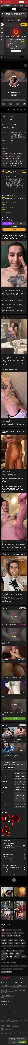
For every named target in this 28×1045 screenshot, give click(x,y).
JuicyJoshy (4, 925)
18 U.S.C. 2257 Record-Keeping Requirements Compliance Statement (13, 1034)
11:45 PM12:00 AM (19, 778)
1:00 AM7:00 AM (19, 776)
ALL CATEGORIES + (6, 971)
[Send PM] (24, 104)
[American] (3, 930)
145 (17, 741)
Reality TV (20, 161)
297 (5, 756)
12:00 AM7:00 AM (19, 773)
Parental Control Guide (6, 995)
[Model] (25, 65)
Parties (6, 161)
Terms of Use (4, 987)
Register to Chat (15, 50)
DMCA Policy (4, 990)
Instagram (12, 165)
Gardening (17, 158)
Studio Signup (17, 987)
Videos (15, 5)
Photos (23, 5)
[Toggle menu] (1, 2)
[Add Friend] (17, 104)
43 (16, 756)
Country (12, 156)
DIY (19, 156)
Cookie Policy (17, 1039)
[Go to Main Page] (8, 1)
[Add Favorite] (2, 24)
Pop (13, 161)
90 (4, 661)
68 (4, 696)
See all (22, 608)
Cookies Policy (4, 992)
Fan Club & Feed (21, 109)
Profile (2, 109)
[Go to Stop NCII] (9, 1029)
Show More (13, 874)
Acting (20, 153)
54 (4, 679)
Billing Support (4, 1007)
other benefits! (18, 48)
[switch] (13, 767)
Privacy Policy (4, 985)
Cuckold (13, 153)
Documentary (8, 158)
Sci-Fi (6, 163)
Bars (6, 156)
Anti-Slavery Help (5, 997)
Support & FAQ (4, 1004)
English (21, 978)
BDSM (6, 153)
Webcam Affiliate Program (19, 990)
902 (5, 741)
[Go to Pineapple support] (2, 1029)
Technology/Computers (16, 163)
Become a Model (17, 985)
